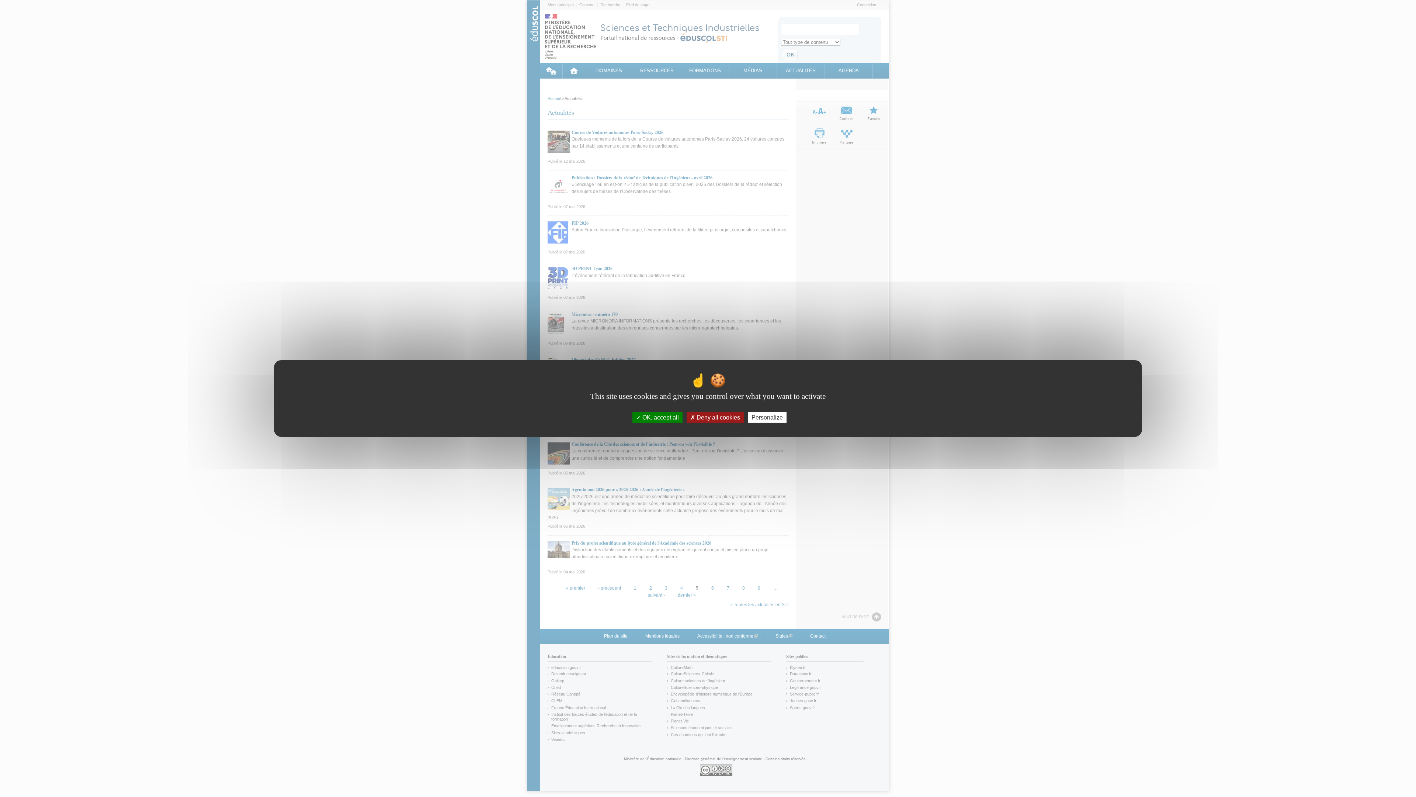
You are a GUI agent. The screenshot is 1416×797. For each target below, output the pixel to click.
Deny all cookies (717, 417)
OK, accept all (660, 417)
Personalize (767, 417)
